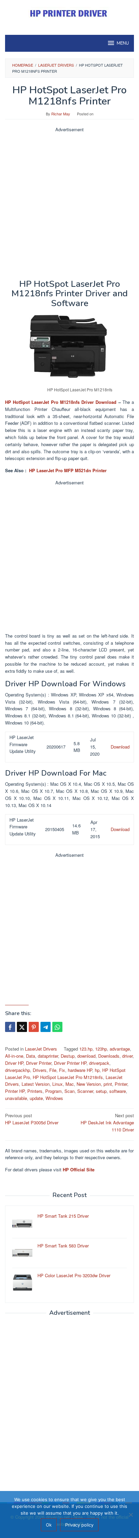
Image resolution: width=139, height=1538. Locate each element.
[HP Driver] (69, 13)
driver (127, 1056)
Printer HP (15, 1091)
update (36, 1098)
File (52, 1070)
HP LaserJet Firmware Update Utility (22, 744)
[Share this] (10, 1027)
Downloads (108, 1056)
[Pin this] (34, 1027)
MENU (123, 43)
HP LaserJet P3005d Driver (31, 1119)
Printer (121, 1084)
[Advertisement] (69, 203)
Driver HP (14, 1063)
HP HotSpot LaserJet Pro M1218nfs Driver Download (60, 402)
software (117, 1091)
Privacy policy (79, 1525)
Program (53, 1091)
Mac (69, 1084)
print (108, 1084)
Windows (54, 1098)
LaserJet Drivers (41, 1049)
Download (120, 746)
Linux (57, 1084)
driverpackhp (17, 1070)
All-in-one (14, 1056)
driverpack (99, 1063)
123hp (101, 1049)
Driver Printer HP (70, 1063)
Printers (35, 1091)
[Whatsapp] (57, 1027)
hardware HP (80, 1070)
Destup (68, 1056)
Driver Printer (38, 1063)
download (86, 1056)
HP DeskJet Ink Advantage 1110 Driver (107, 1122)
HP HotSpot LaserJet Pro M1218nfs (68, 1077)
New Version (89, 1084)
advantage (120, 1049)
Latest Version (36, 1084)
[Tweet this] (22, 1027)
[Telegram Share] (45, 1027)
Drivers (40, 1070)
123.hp (85, 1049)
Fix (62, 1070)
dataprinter (48, 1056)
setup (101, 1091)
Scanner (85, 1091)
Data (30, 1056)
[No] (130, 1514)
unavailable (16, 1098)
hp (97, 1070)
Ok (49, 1525)
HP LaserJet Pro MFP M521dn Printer (68, 470)
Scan (69, 1091)
